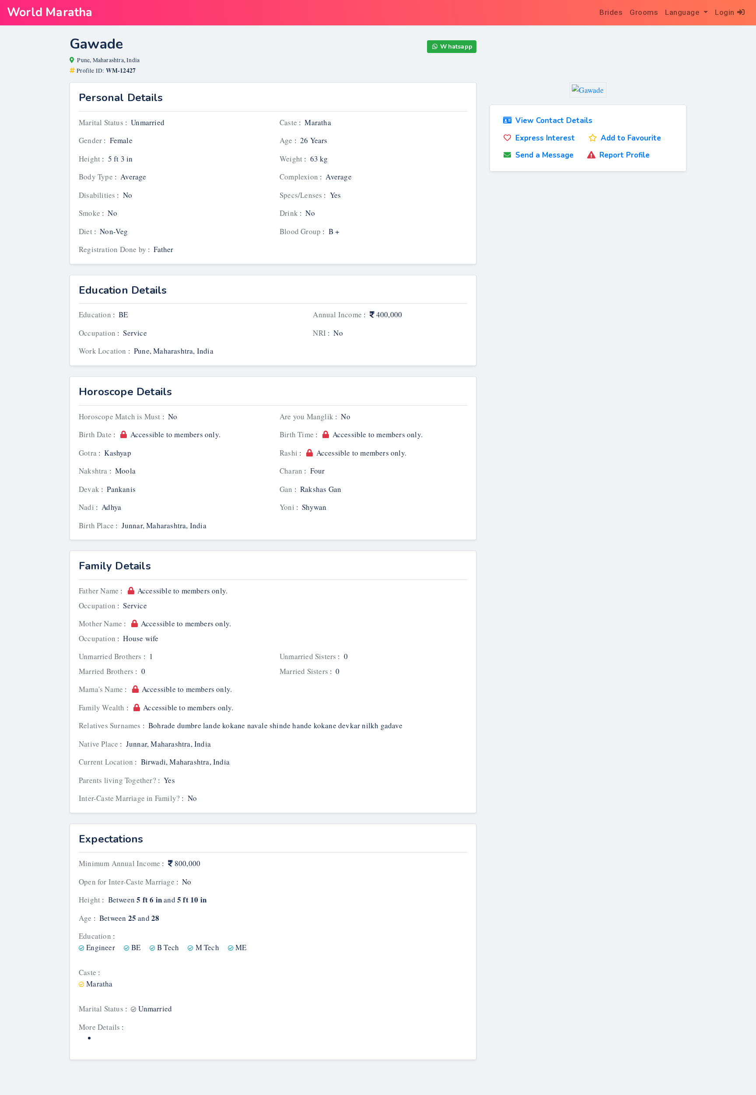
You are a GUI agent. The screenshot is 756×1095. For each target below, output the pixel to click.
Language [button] (683, 12)
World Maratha (50, 12)
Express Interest (545, 138)
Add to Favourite (631, 138)
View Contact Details (553, 121)
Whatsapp (456, 46)
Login (725, 12)
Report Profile (624, 155)
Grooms (644, 12)
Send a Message (544, 155)
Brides (611, 12)
